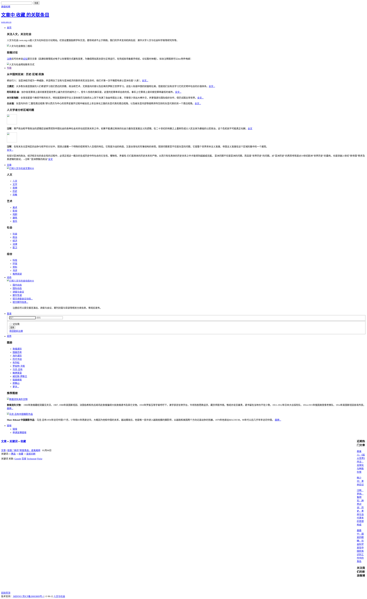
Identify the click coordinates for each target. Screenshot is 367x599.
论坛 (25, 59)
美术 (15, 207)
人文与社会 (59, 596)
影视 (15, 211)
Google (17, 458)
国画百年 (17, 352)
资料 (15, 267)
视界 (9, 336)
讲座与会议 (18, 292)
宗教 (15, 195)
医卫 (15, 247)
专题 (9, 68)
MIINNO (17, 596)
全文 (250, 128)
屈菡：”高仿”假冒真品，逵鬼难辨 (23, 450)
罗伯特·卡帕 (19, 366)
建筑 (15, 218)
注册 (9, 59)
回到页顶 (5, 593)
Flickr (39, 458)
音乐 (15, 221)
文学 (15, 184)
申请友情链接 (19, 432)
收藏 (23, 441)
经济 (15, 240)
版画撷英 (17, 380)
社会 (15, 234)
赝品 (13, 454)
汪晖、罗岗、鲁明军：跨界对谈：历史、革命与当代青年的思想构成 (360, 507)
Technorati (31, 458)
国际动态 (17, 288)
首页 (9, 27)
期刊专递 (17, 295)
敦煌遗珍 (17, 349)
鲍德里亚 (17, 373)
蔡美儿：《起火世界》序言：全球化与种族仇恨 (361, 461)
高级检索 (5, 6)
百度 (24, 458)
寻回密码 (13, 331)
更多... (16, 386)
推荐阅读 (17, 274)
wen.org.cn (6, 22)
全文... (145, 80)
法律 (15, 244)
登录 (9, 313)
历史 (15, 191)
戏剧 (15, 214)
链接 (9, 425)
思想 (15, 188)
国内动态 (17, 285)
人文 (15, 181)
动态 (9, 277)
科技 (15, 260)
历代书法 (17, 359)
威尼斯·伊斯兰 (20, 376)
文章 (9, 165)
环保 (15, 263)
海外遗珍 (17, 356)
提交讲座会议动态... (23, 298)
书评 (15, 270)
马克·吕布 (18, 369)
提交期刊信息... (20, 302)
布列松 (16, 362)
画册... (10, 408)
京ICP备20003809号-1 (33, 596)
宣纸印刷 (30, 454)
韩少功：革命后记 (360, 481)
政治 (15, 237)
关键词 (13, 441)
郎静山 (16, 383)
